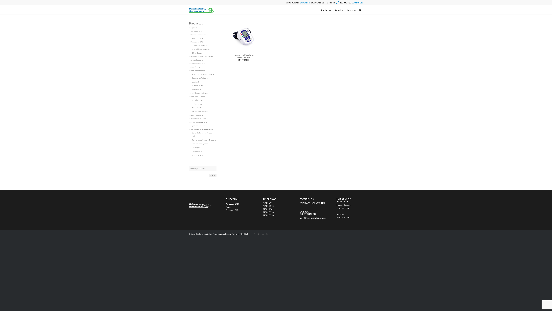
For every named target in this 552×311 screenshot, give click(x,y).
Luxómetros (196, 82)
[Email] (313, 218)
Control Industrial (197, 38)
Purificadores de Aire (198, 122)
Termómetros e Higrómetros (201, 129)
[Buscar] (360, 10)
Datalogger (196, 147)
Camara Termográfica (200, 144)
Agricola (193, 28)
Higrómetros (197, 151)
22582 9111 (268, 203)
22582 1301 (268, 209)
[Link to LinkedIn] (263, 234)
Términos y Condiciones (222, 234)
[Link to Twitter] (258, 234)
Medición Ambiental (198, 71)
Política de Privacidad (240, 234)
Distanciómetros (196, 60)
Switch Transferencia (200, 111)
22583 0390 (268, 212)
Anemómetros (196, 31)
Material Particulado (199, 86)
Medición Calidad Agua (199, 93)
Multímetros (197, 104)
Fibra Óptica (195, 67)
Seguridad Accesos (197, 126)
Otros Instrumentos (198, 119)
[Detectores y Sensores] (201, 10)
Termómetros (197, 155)
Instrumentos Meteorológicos (203, 74)
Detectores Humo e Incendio (201, 57)
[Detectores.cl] (200, 207)
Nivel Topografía (196, 115)
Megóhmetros (197, 100)
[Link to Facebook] (254, 234)
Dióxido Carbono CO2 (200, 45)
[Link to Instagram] (267, 234)
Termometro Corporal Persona (204, 140)
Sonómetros (197, 89)
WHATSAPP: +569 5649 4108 (312, 203)
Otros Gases (197, 53)
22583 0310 (268, 215)
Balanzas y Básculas (198, 35)
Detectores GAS (196, 42)
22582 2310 (268, 206)
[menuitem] (326, 10)
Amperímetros (197, 108)
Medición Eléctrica (197, 97)
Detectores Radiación (200, 78)
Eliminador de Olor (197, 64)
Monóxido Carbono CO (201, 49)
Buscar (213, 175)
